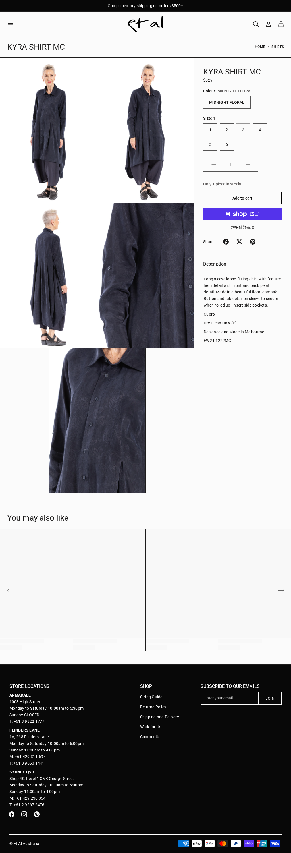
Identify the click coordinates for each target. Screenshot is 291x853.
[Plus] (248, 164)
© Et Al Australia (24, 843)
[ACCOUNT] (268, 24)
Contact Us (150, 736)
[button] (12, 24)
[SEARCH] (256, 24)
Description (214, 264)
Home (260, 47)
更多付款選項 (242, 227)
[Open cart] (281, 24)
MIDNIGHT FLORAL (227, 102)
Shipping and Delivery (159, 717)
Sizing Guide (151, 697)
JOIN (270, 698)
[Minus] (213, 164)
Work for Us (150, 726)
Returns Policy (153, 707)
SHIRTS (277, 47)
